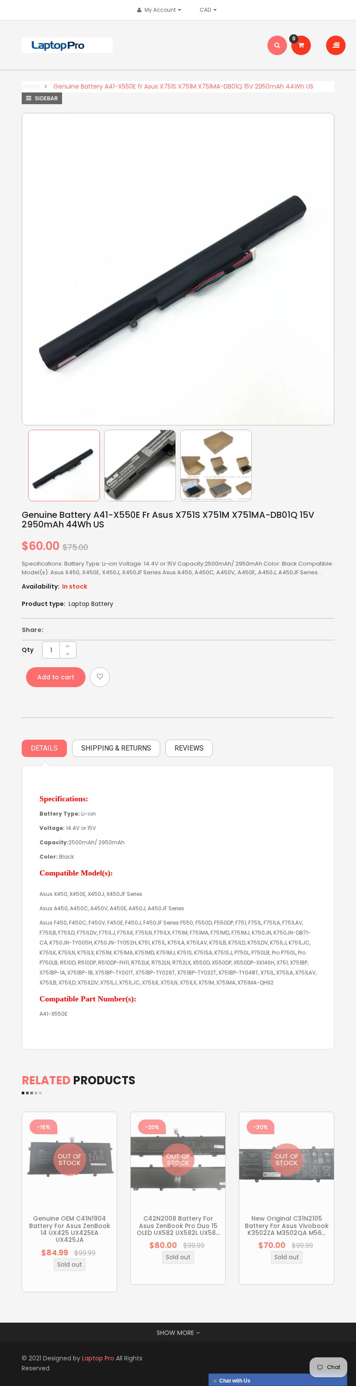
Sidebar (45, 98)
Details (44, 748)
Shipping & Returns (116, 748)
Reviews (189, 748)
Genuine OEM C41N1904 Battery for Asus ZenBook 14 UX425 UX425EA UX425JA (69, 1229)
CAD (207, 9)
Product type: (44, 603)
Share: (32, 630)
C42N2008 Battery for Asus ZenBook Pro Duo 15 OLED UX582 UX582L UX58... (178, 1225)
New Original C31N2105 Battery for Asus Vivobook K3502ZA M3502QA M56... (287, 1225)
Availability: (40, 586)
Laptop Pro (98, 1358)
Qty (27, 649)
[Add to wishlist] (100, 677)
